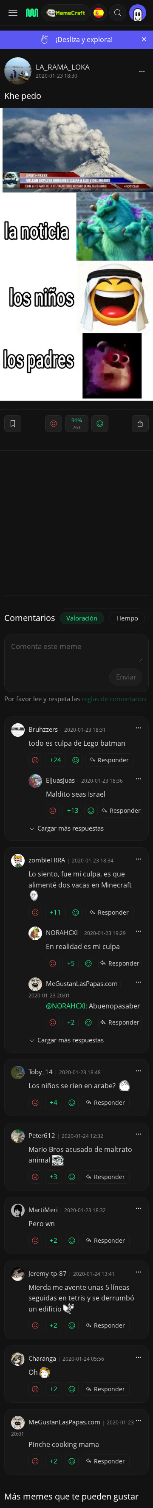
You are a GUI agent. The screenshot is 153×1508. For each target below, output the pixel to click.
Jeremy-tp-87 (47, 1273)
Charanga (42, 1358)
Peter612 (42, 1135)
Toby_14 (40, 1071)
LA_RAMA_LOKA (63, 67)
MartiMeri (43, 1209)
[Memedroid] (31, 12)
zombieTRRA (47, 860)
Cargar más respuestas (70, 828)
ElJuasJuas (60, 780)
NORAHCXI (61, 932)
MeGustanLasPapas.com (81, 983)
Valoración (81, 618)
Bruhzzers (43, 729)
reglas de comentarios (114, 698)
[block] (142, 71)
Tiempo (127, 618)
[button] (117, 12)
